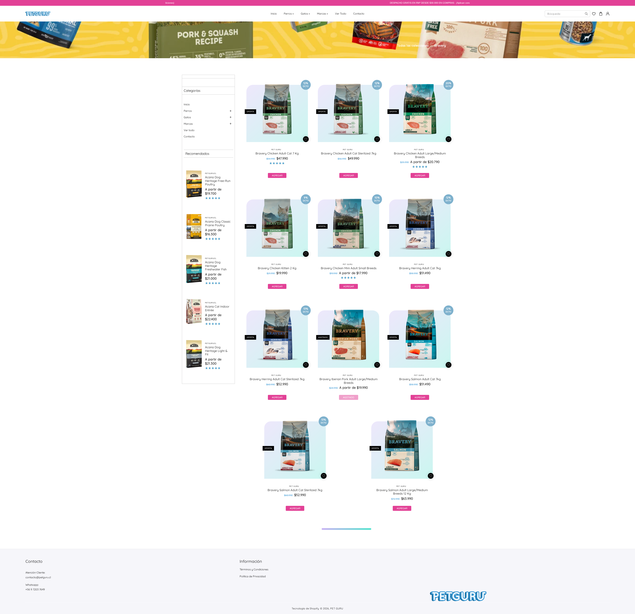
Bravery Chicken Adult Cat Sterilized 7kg (348, 153)
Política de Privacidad (253, 576)
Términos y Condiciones (254, 569)
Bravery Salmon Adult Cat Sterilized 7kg (295, 490)
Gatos (187, 117)
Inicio (187, 104)
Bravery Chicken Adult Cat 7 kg (277, 153)
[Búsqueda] (586, 13)
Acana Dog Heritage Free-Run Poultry (217, 180)
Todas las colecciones (413, 45)
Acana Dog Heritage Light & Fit (216, 350)
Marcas (188, 123)
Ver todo (189, 130)
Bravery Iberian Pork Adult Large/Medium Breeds (348, 380)
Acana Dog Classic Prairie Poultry (218, 223)
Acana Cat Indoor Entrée (217, 308)
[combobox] (567, 13)
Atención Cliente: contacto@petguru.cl (38, 575)
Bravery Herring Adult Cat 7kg (420, 268)
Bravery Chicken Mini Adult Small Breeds (348, 268)
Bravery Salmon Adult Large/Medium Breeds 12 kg (402, 491)
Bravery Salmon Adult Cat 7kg (420, 379)
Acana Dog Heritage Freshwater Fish (216, 265)
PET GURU (336, 608)
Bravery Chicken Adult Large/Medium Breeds (420, 155)
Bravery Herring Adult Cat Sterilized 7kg (277, 379)
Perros (188, 110)
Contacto (189, 136)
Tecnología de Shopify (305, 608)
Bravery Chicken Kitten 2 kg (277, 268)
